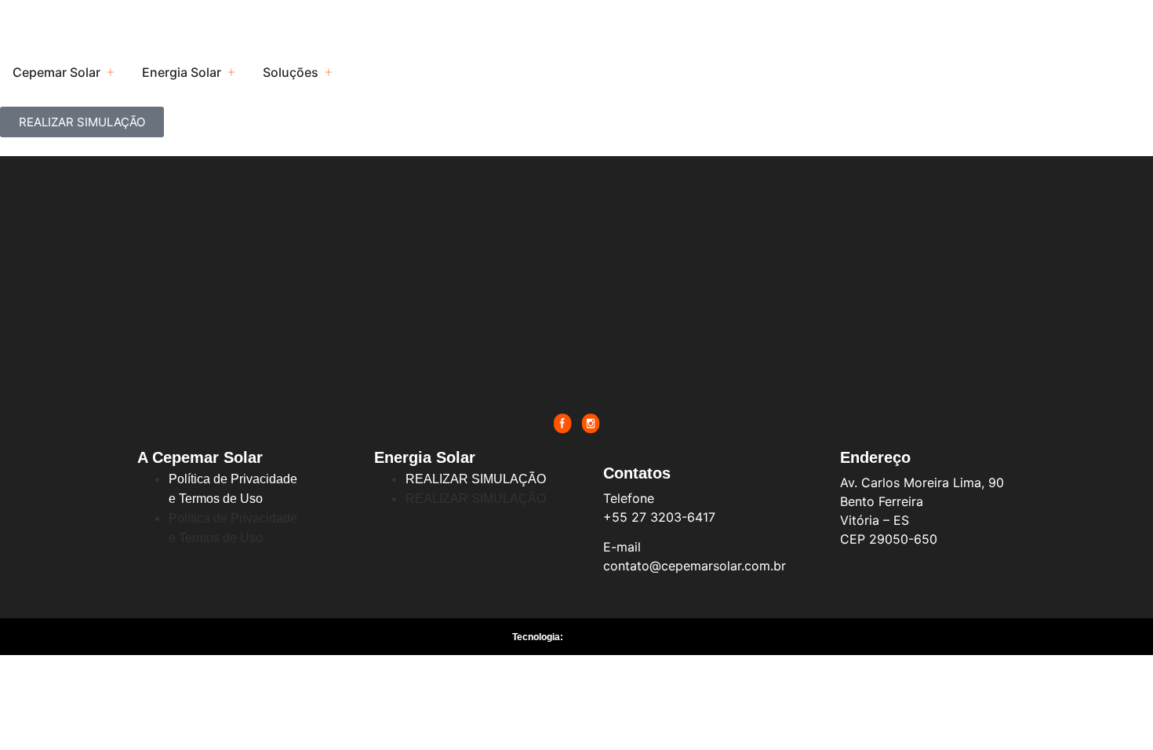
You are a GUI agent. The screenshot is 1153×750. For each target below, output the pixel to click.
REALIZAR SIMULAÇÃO (476, 479)
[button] (110, 72)
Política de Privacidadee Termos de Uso (233, 488)
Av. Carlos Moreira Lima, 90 (922, 482)
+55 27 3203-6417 (659, 517)
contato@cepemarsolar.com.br (694, 565)
